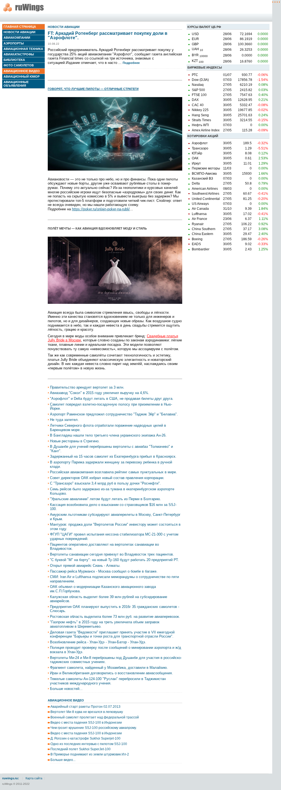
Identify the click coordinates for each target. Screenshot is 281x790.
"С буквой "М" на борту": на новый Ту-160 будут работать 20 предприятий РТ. (114, 560)
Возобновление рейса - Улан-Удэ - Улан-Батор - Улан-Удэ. (98, 642)
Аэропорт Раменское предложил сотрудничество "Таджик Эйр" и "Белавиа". (114, 414)
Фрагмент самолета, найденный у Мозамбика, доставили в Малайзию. (109, 668)
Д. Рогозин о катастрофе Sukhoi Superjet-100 (85, 738)
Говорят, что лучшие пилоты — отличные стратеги (93, 88)
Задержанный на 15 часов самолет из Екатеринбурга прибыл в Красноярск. (113, 456)
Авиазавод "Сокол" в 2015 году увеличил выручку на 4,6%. (99, 393)
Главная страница (20, 26)
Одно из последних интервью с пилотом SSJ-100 (88, 744)
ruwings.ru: (10, 778)
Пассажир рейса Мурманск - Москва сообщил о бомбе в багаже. (104, 571)
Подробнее (131, 62)
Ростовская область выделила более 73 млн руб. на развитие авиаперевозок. (115, 617)
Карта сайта (34, 778)
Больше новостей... (66, 689)
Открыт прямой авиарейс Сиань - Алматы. (85, 566)
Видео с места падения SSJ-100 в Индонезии (86, 722)
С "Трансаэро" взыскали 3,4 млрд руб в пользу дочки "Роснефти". (105, 483)
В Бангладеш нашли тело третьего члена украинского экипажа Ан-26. (108, 435)
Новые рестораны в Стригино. (75, 441)
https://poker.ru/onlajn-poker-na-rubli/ (101, 209)
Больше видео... (62, 760)
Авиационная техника (23, 48)
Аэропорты (14, 43)
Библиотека (14, 59)
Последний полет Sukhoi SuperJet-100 (80, 749)
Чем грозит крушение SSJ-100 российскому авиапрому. (93, 728)
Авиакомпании (17, 37)
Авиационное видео (22, 71)
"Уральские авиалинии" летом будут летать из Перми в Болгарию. (105, 499)
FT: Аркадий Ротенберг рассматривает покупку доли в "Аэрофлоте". (107, 35)
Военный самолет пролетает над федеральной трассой (94, 717)
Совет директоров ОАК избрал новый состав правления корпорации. (107, 478)
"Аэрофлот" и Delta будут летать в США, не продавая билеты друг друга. (111, 399)
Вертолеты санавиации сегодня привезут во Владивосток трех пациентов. (112, 554)
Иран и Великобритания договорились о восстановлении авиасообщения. (111, 673)
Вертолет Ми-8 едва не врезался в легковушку (86, 712)
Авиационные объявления (16, 83)
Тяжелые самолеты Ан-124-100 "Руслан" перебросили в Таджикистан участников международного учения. (108, 681)
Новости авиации (19, 32)
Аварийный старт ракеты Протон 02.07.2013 (85, 707)
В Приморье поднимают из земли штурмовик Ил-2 (89, 754)
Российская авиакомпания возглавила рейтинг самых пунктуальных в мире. (113, 472)
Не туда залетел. (64, 420)
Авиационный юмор (22, 76)
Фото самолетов (19, 65)
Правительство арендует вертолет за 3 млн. (87, 387)
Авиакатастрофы (19, 54)
